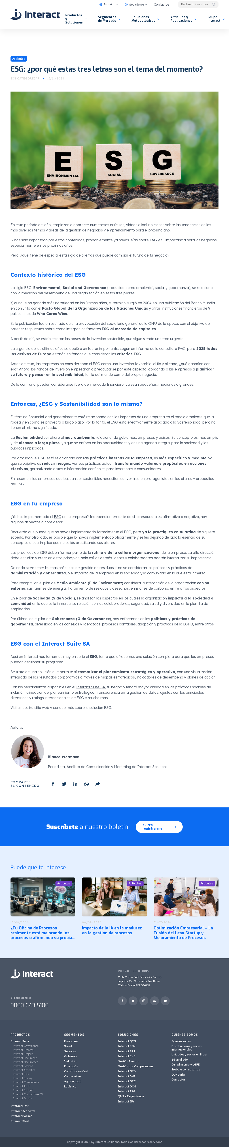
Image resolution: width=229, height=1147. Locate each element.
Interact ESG (126, 1091)
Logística (70, 1086)
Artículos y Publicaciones (181, 19)
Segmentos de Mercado (107, 19)
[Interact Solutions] (35, 14)
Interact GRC (127, 1081)
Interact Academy (23, 1111)
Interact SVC (126, 1056)
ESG (114, 422)
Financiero (71, 1041)
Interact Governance (25, 1046)
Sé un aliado (180, 1059)
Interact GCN (127, 1086)
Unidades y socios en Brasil (189, 1054)
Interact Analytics (24, 1070)
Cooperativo (72, 1076)
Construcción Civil (76, 1071)
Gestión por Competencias (135, 1066)
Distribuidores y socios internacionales (186, 1047)
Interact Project (23, 1054)
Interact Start (20, 1121)
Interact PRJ (126, 1051)
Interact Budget (23, 1090)
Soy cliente (136, 4)
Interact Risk (21, 1074)
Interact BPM (127, 1046)
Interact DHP (127, 1076)
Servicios (70, 1051)
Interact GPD (127, 1071)
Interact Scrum (22, 1098)
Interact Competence (26, 1082)
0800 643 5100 (30, 1005)
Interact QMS (127, 1041)
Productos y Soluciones (74, 19)
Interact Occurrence (25, 1062)
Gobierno (70, 1056)
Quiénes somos (181, 1041)
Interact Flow (20, 1106)
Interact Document (25, 1058)
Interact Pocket (21, 1116)
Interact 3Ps (126, 1101)
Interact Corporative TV (28, 1094)
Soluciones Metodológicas (143, 19)
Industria (70, 1061)
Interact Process (23, 1050)
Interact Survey (23, 1078)
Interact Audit (21, 1086)
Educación (71, 1066)
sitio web (41, 707)
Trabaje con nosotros (186, 1069)
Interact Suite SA (90, 687)
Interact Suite (20, 1041)
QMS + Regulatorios (131, 1096)
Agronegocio (72, 1081)
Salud (68, 1046)
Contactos (161, 4)
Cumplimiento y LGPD (186, 1064)
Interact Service (23, 1066)
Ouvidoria (178, 1074)
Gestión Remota (128, 1061)
